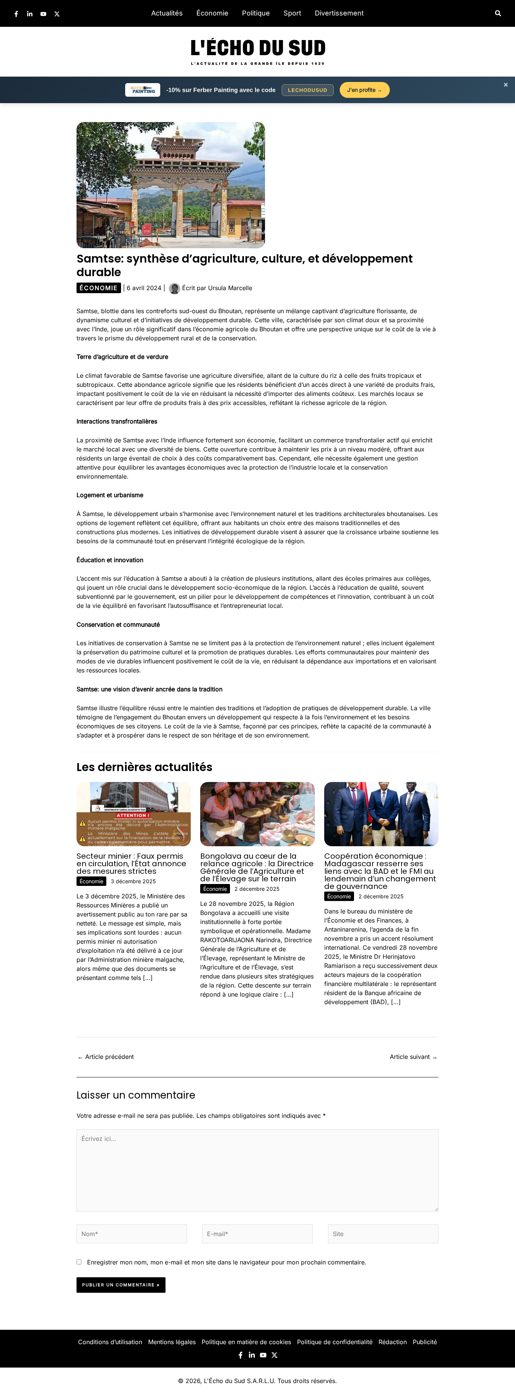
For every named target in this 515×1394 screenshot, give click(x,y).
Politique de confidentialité (334, 1342)
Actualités (167, 13)
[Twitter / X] (57, 14)
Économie (212, 13)
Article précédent (105, 1056)
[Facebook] (16, 14)
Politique (256, 13)
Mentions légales (172, 1342)
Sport (292, 13)
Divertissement (339, 13)
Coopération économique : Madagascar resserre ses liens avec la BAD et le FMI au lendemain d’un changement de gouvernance (380, 871)
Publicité (425, 1342)
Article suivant (414, 1056)
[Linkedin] (30, 14)
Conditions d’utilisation (110, 1342)
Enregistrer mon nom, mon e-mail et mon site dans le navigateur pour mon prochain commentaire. (226, 1262)
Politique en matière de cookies (246, 1342)
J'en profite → (364, 90)
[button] (498, 13)
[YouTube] (43, 14)
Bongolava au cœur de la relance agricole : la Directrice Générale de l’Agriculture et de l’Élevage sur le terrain (257, 867)
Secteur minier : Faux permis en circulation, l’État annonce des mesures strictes (131, 863)
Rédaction (393, 1342)
